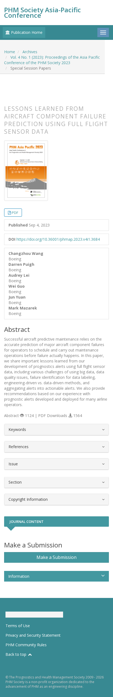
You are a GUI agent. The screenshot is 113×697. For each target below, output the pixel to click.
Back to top (16, 654)
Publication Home (26, 32)
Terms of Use (17, 625)
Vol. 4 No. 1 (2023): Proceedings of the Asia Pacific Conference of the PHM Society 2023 (52, 60)
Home (9, 51)
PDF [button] (15, 212)
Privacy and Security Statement (33, 635)
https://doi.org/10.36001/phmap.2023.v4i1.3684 (58, 239)
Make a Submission (56, 557)
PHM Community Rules (26, 644)
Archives (29, 51)
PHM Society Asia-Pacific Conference (42, 12)
